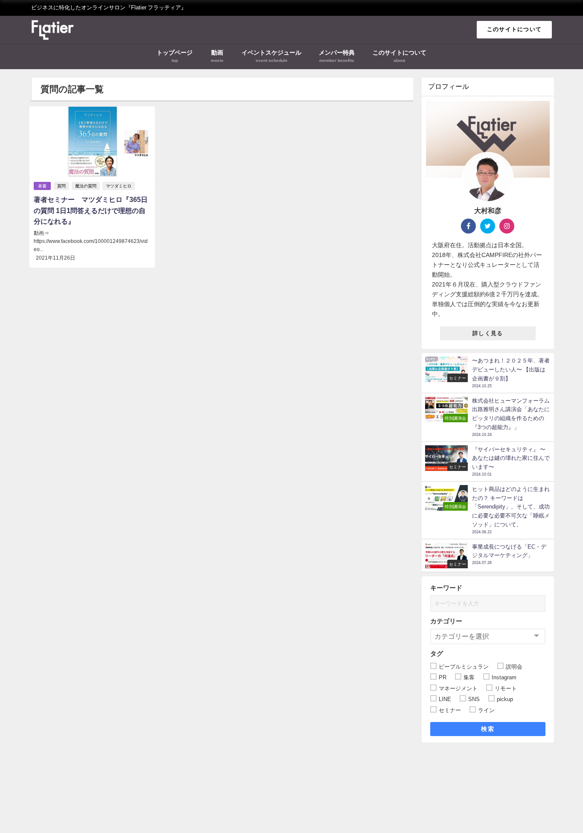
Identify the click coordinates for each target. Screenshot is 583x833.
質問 (61, 186)
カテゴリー (446, 621)
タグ (436, 653)
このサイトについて (514, 29)
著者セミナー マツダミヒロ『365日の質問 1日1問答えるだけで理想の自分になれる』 (91, 210)
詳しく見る (487, 333)
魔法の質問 (85, 186)
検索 (487, 728)
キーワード (446, 588)
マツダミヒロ (118, 186)
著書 (42, 186)
